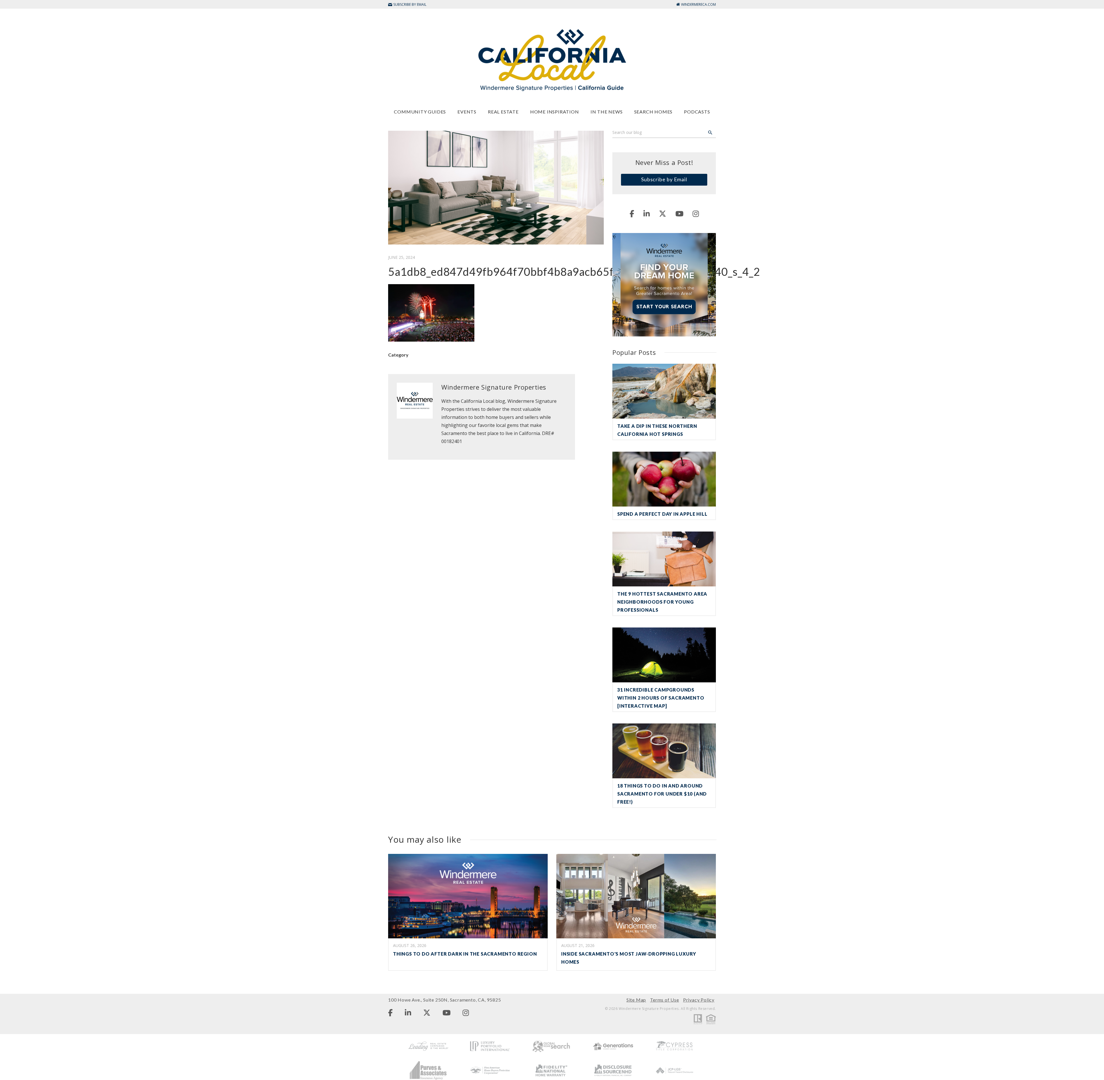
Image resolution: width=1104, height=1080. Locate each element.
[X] (662, 213)
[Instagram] (696, 213)
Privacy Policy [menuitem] (698, 999)
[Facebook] (632, 213)
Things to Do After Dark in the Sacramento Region (465, 953)
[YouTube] (679, 213)
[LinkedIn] (646, 213)
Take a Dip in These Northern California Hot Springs (657, 430)
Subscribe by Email (664, 179)
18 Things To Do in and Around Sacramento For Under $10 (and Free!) (662, 793)
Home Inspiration (554, 111)
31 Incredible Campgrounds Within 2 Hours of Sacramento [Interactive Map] (660, 698)
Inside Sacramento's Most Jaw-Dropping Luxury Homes (628, 958)
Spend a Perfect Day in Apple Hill (662, 514)
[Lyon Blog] (552, 59)
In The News (607, 111)
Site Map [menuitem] (636, 999)
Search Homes (653, 111)
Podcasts (697, 111)
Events (466, 111)
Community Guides (420, 111)
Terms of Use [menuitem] (664, 999)
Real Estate (503, 111)
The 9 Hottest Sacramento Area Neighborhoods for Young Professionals (662, 602)
